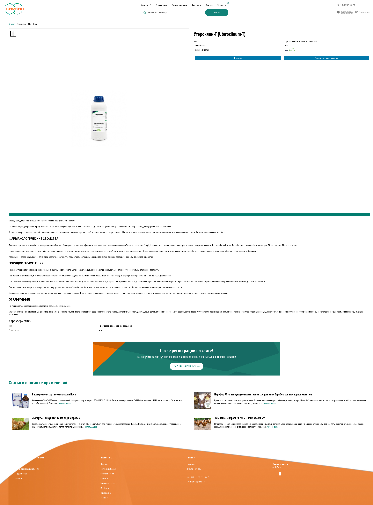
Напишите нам (20, 464)
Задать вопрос (347, 12)
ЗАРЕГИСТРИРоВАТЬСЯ (185, 366)
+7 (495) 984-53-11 (346, 5)
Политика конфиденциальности (27, 468)
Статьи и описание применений (38, 383)
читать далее (65, 403)
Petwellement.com (108, 473)
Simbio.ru (221, 5)
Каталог (12, 24)
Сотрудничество (179, 5)
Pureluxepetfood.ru (108, 483)
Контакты (196, 5)
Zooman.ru (104, 497)
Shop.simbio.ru (106, 464)
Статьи (209, 5)
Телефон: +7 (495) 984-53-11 (197, 476)
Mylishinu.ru (105, 488)
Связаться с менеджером (326, 58)
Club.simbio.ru (106, 492)
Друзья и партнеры (193, 468)
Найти (217, 12)
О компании (161, 5)
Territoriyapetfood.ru (108, 468)
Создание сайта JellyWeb (280, 466)
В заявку (238, 58)
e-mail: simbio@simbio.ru (195, 481)
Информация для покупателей (29, 457)
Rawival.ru (104, 478)
